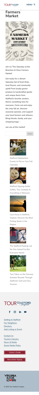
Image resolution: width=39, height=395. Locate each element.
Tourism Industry (11, 339)
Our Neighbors (10, 323)
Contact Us (8, 336)
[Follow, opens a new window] (9, 312)
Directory (8, 326)
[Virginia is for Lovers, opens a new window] (10, 381)
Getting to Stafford (12, 319)
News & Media (10, 342)
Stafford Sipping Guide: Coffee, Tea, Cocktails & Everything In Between (20, 189)
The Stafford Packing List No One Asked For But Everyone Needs (21, 249)
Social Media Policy (12, 345)
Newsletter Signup (14, 359)
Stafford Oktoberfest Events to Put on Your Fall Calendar (21, 161)
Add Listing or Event (13, 329)
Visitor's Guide (15, 352)
